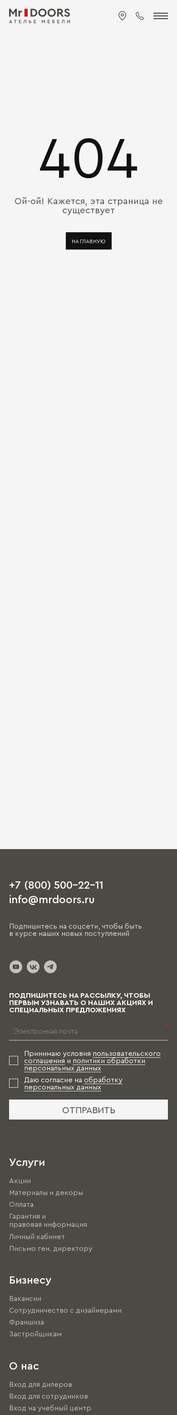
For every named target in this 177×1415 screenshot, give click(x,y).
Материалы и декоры (46, 1192)
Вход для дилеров (40, 1384)
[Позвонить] (140, 16)
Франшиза (26, 1321)
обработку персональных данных (73, 1083)
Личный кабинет (37, 1236)
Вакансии (25, 1298)
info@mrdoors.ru (52, 898)
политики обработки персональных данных (84, 1064)
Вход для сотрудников (48, 1396)
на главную (89, 241)
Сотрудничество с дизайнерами (65, 1310)
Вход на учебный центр (50, 1407)
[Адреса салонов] (122, 16)
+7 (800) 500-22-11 (56, 884)
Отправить (88, 1109)
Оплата (21, 1204)
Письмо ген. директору (51, 1248)
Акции (20, 1180)
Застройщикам (35, 1334)
